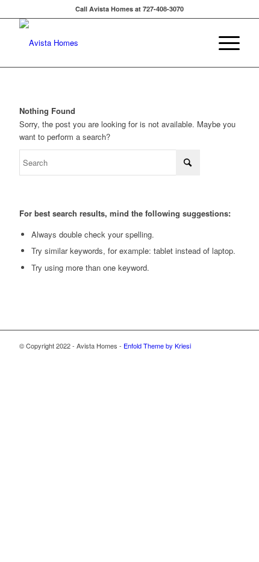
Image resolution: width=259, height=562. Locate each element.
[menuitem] (223, 43)
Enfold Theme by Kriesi (157, 345)
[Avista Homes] (107, 43)
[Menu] (223, 43)
